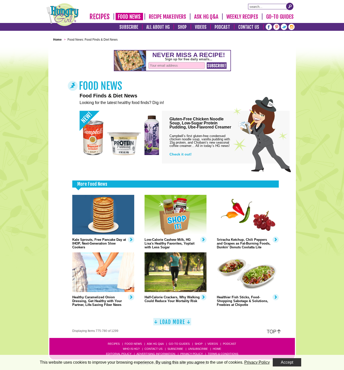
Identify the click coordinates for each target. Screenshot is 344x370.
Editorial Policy (118, 353)
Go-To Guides (280, 16)
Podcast (222, 27)
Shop (182, 27)
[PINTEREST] (276, 26)
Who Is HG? (131, 348)
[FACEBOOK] (269, 26)
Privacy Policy (191, 353)
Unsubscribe (198, 348)
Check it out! (180, 154)
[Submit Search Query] (290, 6)
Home (217, 348)
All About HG (158, 27)
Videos (201, 27)
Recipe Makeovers (167, 16)
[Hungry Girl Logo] (63, 14)
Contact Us (248, 27)
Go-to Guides (179, 343)
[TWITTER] (284, 26)
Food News (129, 16)
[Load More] (172, 323)
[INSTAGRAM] (291, 26)
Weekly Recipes (242, 16)
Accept (287, 362)
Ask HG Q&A (206, 16)
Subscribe (128, 27)
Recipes (99, 16)
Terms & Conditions (223, 353)
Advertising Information (155, 353)
